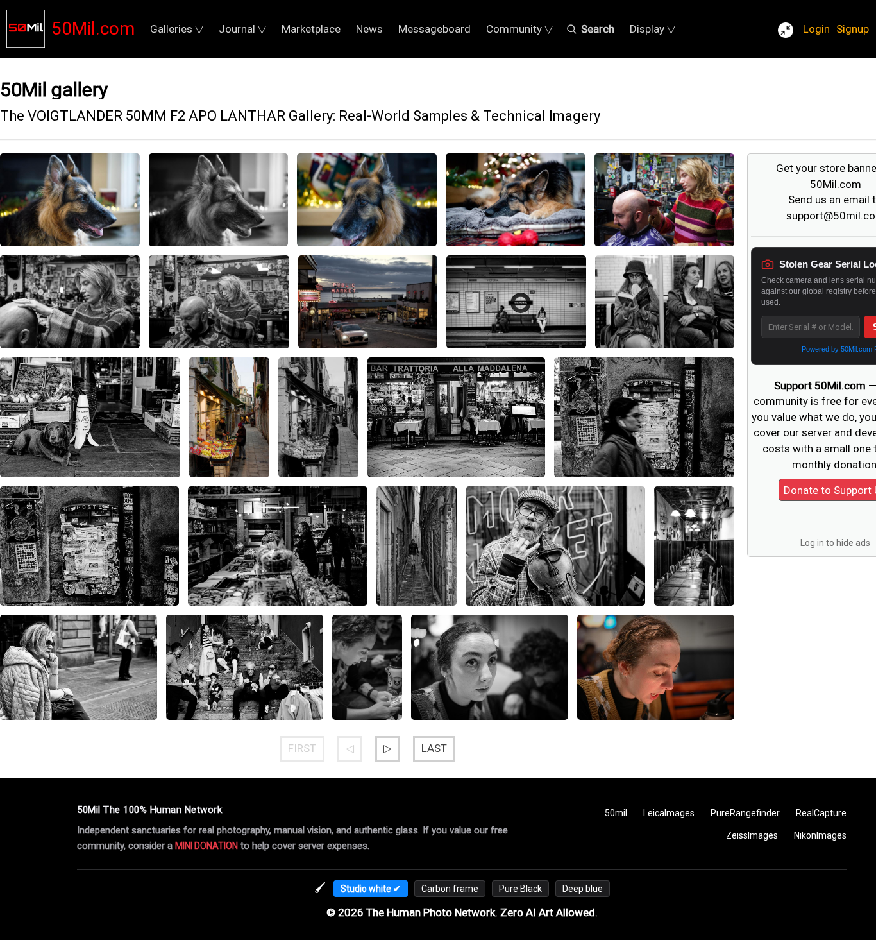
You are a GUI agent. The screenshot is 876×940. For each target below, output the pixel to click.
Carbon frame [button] (449, 889)
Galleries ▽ (176, 28)
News (369, 28)
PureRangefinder (745, 813)
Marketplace (311, 28)
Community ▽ (519, 28)
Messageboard (434, 28)
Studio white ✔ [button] (371, 889)
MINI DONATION (206, 846)
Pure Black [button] (520, 889)
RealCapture (821, 813)
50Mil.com (93, 28)
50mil (616, 813)
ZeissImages (752, 835)
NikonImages (820, 835)
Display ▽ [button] (652, 28)
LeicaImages (669, 813)
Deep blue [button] (582, 889)
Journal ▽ (242, 28)
